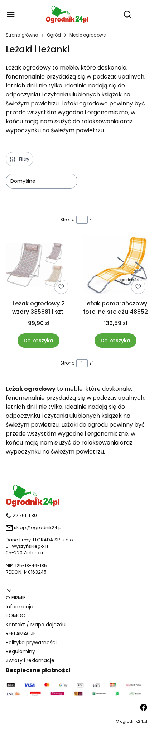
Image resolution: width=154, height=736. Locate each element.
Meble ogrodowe (87, 35)
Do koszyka (38, 340)
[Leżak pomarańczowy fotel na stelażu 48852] (115, 266)
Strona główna (22, 35)
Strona (67, 220)
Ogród (54, 35)
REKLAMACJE (21, 633)
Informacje (19, 606)
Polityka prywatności (31, 642)
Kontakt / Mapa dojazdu (36, 624)
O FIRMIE (16, 597)
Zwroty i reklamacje (30, 660)
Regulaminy (20, 651)
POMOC (15, 615)
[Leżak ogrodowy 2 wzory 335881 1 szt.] (38, 266)
